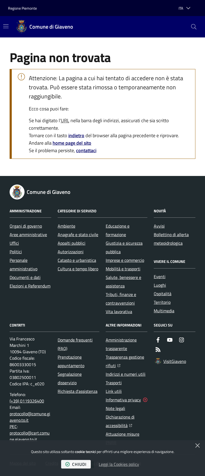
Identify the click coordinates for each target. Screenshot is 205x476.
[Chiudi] (197, 445)
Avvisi (159, 226)
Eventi (159, 276)
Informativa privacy (123, 400)
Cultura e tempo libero (78, 269)
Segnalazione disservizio (70, 378)
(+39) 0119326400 (27, 401)
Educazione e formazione (117, 230)
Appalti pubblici (71, 243)
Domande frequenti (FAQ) (75, 344)
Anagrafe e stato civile (78, 234)
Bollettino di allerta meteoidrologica (171, 238)
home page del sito (72, 143)
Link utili (114, 391)
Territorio (162, 302)
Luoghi (160, 285)
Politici (16, 251)
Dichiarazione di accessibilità (126, 421)
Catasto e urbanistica (77, 260)
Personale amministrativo (23, 264)
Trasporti (114, 382)
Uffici (14, 243)
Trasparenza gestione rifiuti (126, 361)
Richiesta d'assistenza (77, 391)
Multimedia (164, 311)
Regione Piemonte (22, 8)
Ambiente (66, 226)
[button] (194, 27)
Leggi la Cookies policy (119, 464)
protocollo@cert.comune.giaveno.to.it (30, 436)
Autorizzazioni (71, 251)
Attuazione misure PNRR (122, 438)
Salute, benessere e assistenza (123, 281)
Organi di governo (26, 226)
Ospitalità (162, 293)
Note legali (115, 408)
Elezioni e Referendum (30, 286)
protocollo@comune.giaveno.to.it (30, 416)
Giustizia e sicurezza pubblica (124, 247)
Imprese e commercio (125, 260)
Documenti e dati (25, 277)
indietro (76, 135)
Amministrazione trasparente (121, 344)
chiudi (79, 464)
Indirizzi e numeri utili (125, 374)
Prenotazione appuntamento (71, 361)
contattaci (86, 150)
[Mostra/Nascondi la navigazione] (6, 26)
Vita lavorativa (119, 311)
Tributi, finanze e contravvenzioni (121, 298)
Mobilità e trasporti (123, 269)
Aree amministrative (28, 234)
